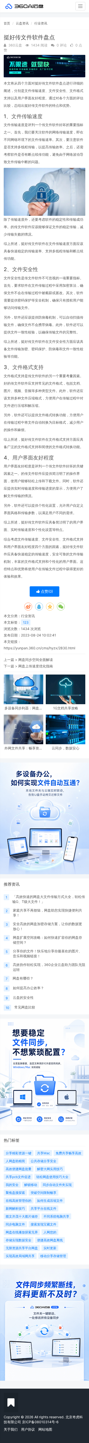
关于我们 (11, 1429)
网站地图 (45, 1429)
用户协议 (28, 1429)
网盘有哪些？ (23, 978)
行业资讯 (40, 23)
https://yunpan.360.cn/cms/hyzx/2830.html (39, 648)
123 (25, 622)
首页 (7, 23)
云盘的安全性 (23, 997)
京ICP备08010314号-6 (40, 1422)
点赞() (46, 591)
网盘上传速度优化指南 (35, 666)
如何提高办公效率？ (28, 988)
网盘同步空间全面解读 (35, 659)
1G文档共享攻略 (65, 708)
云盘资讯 (22, 23)
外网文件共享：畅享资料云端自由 (23, 748)
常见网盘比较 (24, 1007)
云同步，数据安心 (65, 748)
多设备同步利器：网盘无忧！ (23, 708)
